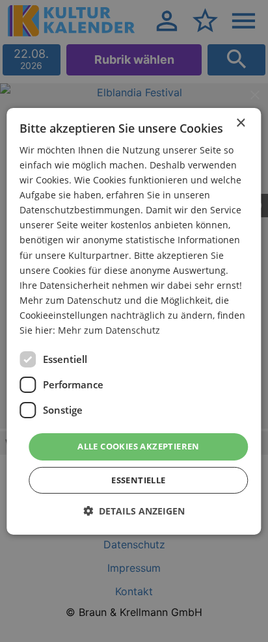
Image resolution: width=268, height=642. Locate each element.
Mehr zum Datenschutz (109, 330)
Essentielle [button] (138, 480)
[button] (134, 510)
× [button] (240, 122)
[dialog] (134, 320)
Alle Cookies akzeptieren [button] (138, 446)
